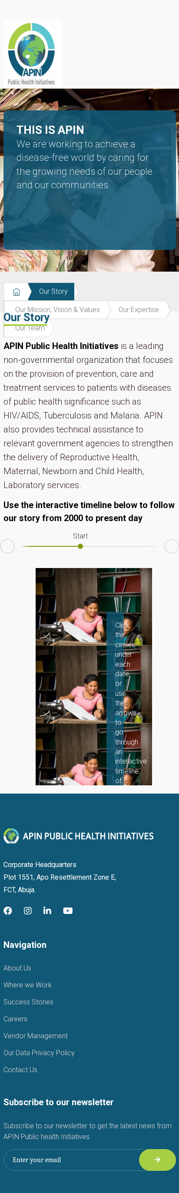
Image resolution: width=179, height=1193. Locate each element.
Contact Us (20, 1070)
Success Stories (28, 1002)
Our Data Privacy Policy (39, 1053)
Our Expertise (139, 310)
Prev (0, 548)
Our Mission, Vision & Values (57, 310)
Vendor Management (35, 1036)
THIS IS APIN (84, 156)
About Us (17, 968)
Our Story (53, 291)
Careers (15, 1019)
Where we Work (27, 985)
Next (178, 544)
